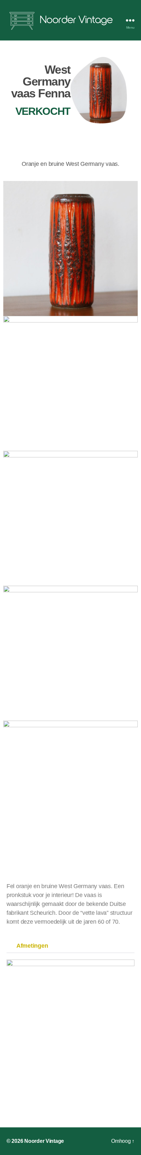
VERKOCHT (42, 111)
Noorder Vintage (44, 1141)
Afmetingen (32, 945)
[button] (70, 946)
